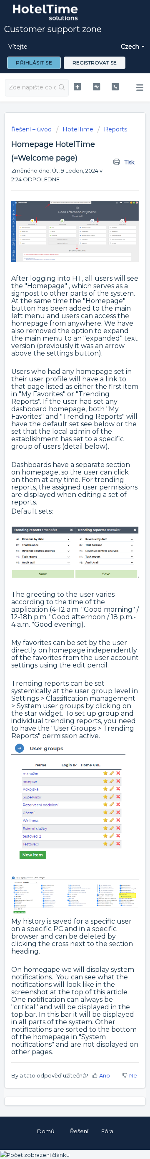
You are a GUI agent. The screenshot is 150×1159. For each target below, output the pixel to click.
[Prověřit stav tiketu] (96, 86)
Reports (115, 129)
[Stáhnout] (59, 588)
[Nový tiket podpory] (77, 86)
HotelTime (77, 129)
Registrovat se (94, 62)
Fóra (107, 1131)
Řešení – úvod (32, 129)
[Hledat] (62, 87)
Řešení (79, 1131)
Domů (46, 1131)
